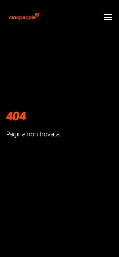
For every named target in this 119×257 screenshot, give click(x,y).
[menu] (108, 17)
